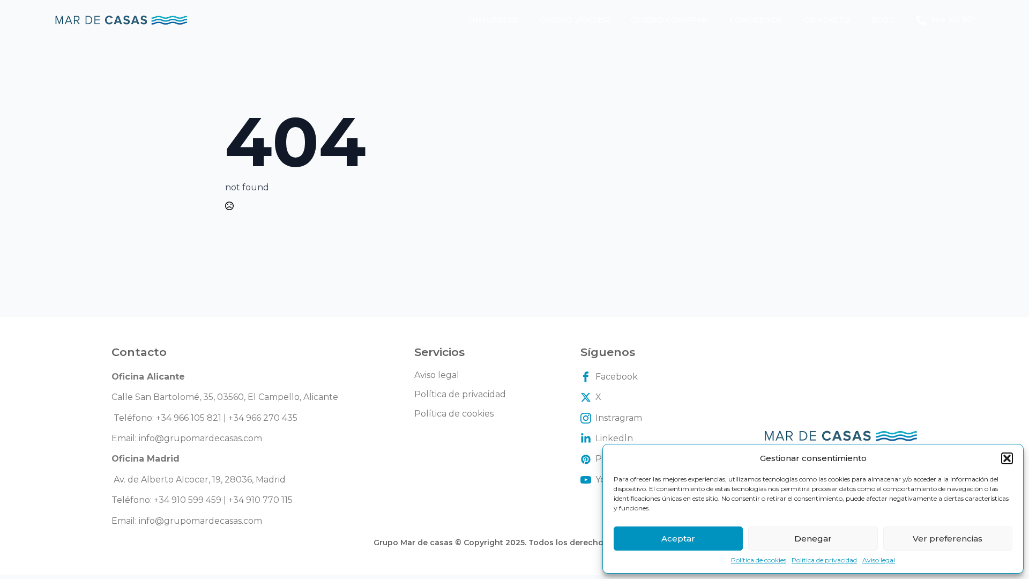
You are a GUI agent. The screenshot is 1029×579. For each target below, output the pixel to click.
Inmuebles (493, 20)
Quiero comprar (669, 20)
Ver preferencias (947, 538)
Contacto (827, 20)
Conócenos (755, 20)
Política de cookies (758, 560)
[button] (1007, 458)
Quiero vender (574, 20)
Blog (882, 20)
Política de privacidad (824, 560)
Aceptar (678, 538)
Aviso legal (878, 560)
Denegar (813, 538)
